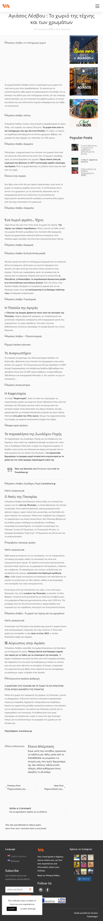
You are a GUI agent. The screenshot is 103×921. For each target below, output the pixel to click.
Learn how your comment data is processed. (26, 828)
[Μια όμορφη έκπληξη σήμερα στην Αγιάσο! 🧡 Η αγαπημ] (84, 857)
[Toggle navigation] (97, 5)
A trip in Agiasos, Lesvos (89, 161)
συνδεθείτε (41, 812)
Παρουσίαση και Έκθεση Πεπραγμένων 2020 (88, 172)
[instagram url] (40, 890)
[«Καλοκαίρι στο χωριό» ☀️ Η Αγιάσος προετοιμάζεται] (84, 871)
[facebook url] (47, 890)
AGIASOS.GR (17, 490)
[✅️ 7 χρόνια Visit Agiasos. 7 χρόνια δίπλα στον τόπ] (90, 857)
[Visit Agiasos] (6, 6)
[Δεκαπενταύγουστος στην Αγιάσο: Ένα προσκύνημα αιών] (77, 864)
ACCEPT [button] (11, 909)
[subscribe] (30, 889)
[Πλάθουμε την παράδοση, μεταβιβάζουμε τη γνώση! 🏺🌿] (90, 864)
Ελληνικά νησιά (44, 469)
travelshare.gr (25, 731)
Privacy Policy (53, 875)
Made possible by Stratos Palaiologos (86, 915)
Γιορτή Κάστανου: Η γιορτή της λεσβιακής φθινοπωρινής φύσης (89, 150)
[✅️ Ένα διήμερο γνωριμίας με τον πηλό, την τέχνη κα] (84, 864)
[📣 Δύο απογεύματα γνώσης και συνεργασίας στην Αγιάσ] (77, 857)
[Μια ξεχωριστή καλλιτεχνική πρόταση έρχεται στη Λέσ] (90, 871)
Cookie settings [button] (28, 908)
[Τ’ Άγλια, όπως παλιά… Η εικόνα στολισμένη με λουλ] (77, 871)
